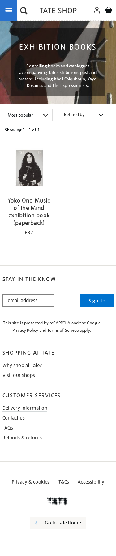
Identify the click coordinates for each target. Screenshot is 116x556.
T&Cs (63, 482)
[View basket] (108, 10)
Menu (10, 10)
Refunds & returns (22, 438)
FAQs (7, 428)
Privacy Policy (25, 330)
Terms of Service (63, 330)
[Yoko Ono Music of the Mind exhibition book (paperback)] (29, 168)
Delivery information (24, 408)
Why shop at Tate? (22, 365)
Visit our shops (18, 375)
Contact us (13, 418)
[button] (24, 11)
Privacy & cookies (31, 482)
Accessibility (91, 482)
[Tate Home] (58, 501)
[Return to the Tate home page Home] (58, 11)
